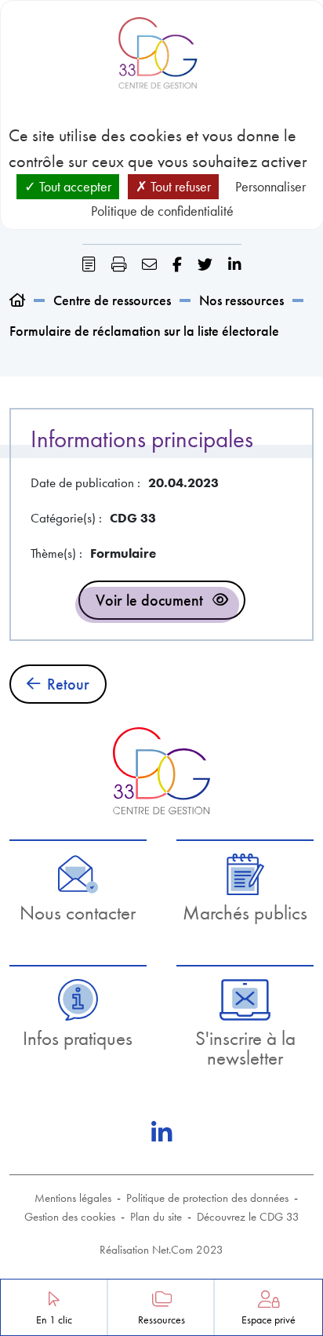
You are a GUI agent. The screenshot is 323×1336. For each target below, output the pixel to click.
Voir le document (149, 600)
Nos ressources (241, 300)
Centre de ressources (112, 300)
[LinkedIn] (161, 1133)
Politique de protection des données (207, 1198)
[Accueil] (17, 300)
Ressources (161, 1320)
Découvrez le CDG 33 (248, 1217)
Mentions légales (72, 1198)
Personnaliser (270, 186)
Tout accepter (73, 186)
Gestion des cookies (69, 1217)
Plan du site (156, 1217)
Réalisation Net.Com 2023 (161, 1250)
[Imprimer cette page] (118, 265)
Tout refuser (179, 186)
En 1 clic (54, 1320)
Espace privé (268, 1320)
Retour (68, 684)
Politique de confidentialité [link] (162, 211)
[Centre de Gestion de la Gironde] (161, 770)
